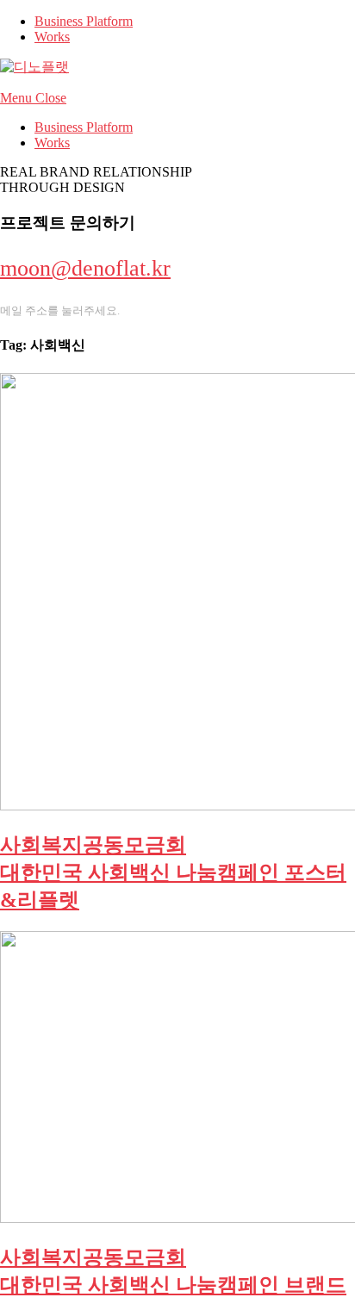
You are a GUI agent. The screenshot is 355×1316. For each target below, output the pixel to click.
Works (52, 36)
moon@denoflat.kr (85, 268)
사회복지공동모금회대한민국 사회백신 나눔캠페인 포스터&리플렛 (173, 872)
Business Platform (83, 21)
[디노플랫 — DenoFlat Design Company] (34, 66)
